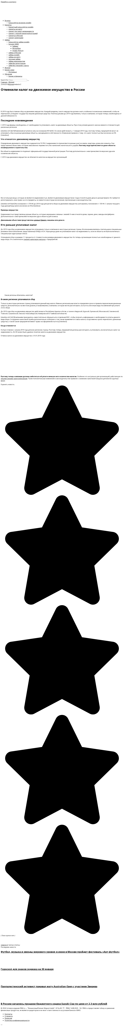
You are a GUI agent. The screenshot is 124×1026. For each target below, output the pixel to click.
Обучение (8, 74)
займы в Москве (15, 53)
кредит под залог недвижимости (21, 31)
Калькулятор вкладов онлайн (20, 23)
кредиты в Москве (16, 36)
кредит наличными (16, 38)
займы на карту (14, 57)
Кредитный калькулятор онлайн (21, 27)
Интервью (13, 72)
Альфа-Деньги (17, 51)
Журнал (7, 68)
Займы (7, 40)
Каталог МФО (14, 44)
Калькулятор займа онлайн (19, 42)
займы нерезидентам (17, 61)
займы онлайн (14, 55)
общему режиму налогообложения (14, 379)
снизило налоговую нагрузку (35, 239)
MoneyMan (16, 48)
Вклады (7, 21)
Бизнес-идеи (9, 70)
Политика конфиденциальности (17, 1020)
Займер (15, 46)
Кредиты (8, 25)
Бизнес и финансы (15, 76)
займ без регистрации (17, 63)
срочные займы (14, 59)
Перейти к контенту (8, 2)
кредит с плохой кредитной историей (23, 33)
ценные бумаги (40, 220)
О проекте (9, 1016)
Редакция (8, 1018)
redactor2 (4, 945)
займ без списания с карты (19, 65)
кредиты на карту (15, 29)
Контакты (8, 1014)
